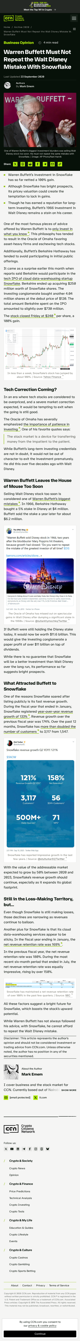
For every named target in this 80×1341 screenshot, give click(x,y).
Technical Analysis (20, 1198)
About (14, 1285)
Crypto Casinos (18, 1257)
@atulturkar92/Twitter (51, 859)
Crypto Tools (16, 1211)
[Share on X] (15, 164)
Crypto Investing (19, 1204)
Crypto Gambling (19, 1264)
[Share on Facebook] (37, 164)
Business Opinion (19, 42)
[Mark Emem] (11, 1072)
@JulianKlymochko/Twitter (51, 621)
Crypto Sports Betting (22, 1271)
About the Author (32, 1068)
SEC (67, 995)
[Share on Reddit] (30, 164)
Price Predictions (19, 1191)
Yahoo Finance (52, 377)
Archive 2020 (21, 27)
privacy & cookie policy (42, 1325)
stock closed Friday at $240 (31, 316)
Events (13, 1241)
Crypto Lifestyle (18, 1234)
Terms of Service (59, 1285)
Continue (40, 1333)
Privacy (40, 1285)
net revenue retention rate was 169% (32, 944)
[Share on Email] (52, 164)
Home (7, 27)
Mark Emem (27, 86)
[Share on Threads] (22, 164)
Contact (27, 1285)
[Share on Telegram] (45, 164)
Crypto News (17, 1168)
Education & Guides (21, 1227)
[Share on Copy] (60, 164)
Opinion (14, 1175)
